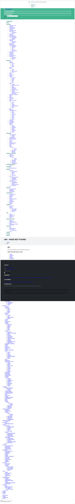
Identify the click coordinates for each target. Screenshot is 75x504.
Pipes (6, 350)
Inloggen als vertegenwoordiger (43, 277)
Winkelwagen (13, 277)
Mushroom (9, 166)
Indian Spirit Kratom (12, 188)
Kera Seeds (11, 40)
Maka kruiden (11, 180)
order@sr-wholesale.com (11, 269)
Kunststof (13, 104)
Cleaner (13, 69)
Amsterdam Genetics (12, 30)
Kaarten (10, 197)
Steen (13, 107)
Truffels (10, 146)
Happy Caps (7, 395)
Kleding (4, 492)
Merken (8, 235)
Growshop (9, 204)
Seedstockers (11, 51)
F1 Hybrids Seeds (12, 28)
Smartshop (9, 133)
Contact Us (12, 258)
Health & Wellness (24, 281)
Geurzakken (14, 88)
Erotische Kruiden (15, 182)
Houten (13, 78)
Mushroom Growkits (11, 164)
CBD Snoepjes (11, 216)
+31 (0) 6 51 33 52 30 (9, 267)
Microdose (13, 151)
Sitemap (11, 257)
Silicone (13, 106)
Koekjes (13, 136)
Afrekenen (16, 277)
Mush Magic (14, 150)
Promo (13, 59)
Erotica (4, 491)
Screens (13, 125)
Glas (12, 64)
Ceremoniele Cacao (12, 194)
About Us (11, 255)
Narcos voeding (14, 208)
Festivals (9, 226)
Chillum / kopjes (14, 71)
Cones (10, 73)
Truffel (13, 82)
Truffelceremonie (11, 419)
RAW (10, 108)
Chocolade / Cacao (12, 139)
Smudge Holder (11, 201)
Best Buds (11, 67)
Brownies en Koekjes (12, 134)
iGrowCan (11, 206)
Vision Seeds (11, 56)
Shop (37, 277)
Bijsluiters (50, 277)
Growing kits (11, 205)
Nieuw (32, 281)
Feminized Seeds (12, 27)
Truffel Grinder (11, 155)
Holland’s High (11, 39)
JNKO (10, 96)
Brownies (13, 135)
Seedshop (9, 24)
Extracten (13, 172)
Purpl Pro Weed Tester (12, 100)
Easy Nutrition (14, 210)
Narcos (10, 99)
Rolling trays (11, 109)
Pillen (10, 144)
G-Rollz (10, 83)
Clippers (6, 319)
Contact (32, 5)
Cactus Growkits (12, 137)
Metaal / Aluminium (15, 105)
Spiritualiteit (9, 192)
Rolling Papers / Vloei (12, 110)
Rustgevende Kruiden (15, 184)
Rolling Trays (14, 93)
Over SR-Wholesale (21, 277)
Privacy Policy (29, 277)
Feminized (13, 38)
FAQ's (11, 256)
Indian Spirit (11, 170)
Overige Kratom (14, 179)
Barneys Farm (11, 31)
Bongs (10, 68)
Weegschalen (11, 121)
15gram (15, 149)
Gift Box (10, 75)
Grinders (10, 76)
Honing (10, 141)
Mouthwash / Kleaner (12, 142)
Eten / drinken (11, 229)
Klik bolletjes (14, 130)
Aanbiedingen (9, 21)
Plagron (13, 211)
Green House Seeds (12, 35)
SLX (12, 81)
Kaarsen (10, 196)
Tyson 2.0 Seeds (14, 50)
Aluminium (13, 77)
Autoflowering (14, 32)
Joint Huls (13, 91)
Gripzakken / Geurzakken (13, 94)
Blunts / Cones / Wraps (15, 85)
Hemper (10, 95)
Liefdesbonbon (11, 143)
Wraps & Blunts (11, 122)
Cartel (13, 111)
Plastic (13, 66)
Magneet (13, 128)
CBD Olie (11, 215)
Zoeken (5, 16)
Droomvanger (7, 452)
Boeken (9, 385)
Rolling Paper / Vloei (15, 92)
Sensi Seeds (11, 53)
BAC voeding (14, 209)
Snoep (10, 145)
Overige (10, 124)
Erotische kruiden (14, 171)
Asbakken (11, 62)
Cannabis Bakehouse (12, 138)
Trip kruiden (14, 175)
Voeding (10, 207)
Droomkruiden (14, 181)
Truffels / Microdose (11, 153)
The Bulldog (11, 120)
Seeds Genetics (11, 52)
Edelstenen (7, 453)
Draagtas (9, 335)
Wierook (10, 202)
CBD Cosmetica (12, 214)
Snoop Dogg (11, 119)
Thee (6, 394)
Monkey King (11, 98)
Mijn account (33, 4)
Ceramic (13, 63)
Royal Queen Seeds (12, 45)
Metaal (13, 65)
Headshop (9, 60)
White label (13, 162)
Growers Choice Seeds (12, 36)
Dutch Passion (11, 34)
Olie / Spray (11, 199)
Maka (13, 147)
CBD (7, 212)
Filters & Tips (11, 74)
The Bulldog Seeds (12, 55)
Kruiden (8, 169)
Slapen (6, 481)
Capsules (13, 126)
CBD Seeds (11, 26)
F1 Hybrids (13, 49)
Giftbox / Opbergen (15, 89)
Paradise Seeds (11, 44)
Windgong (11, 203)
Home (11, 254)
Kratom (13, 173)
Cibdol (6, 472)
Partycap (13, 129)
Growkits (7, 421)
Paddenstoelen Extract (13, 222)
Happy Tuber (14, 161)
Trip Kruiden (14, 185)
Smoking (13, 118)
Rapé (12, 174)
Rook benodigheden (12, 228)
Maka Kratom (14, 178)
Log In (32, 6)
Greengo (13, 112)
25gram (15, 148)
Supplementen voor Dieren (13, 223)
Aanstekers (11, 61)
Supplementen (11, 224)
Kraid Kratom (11, 189)
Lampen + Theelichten (13, 198)
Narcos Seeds (11, 43)
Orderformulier (34, 277)
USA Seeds (11, 29)
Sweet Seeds (11, 54)
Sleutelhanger (14, 127)
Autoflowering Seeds (12, 25)
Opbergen (11, 123)
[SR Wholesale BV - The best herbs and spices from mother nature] (8, 9)
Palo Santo (11, 200)
